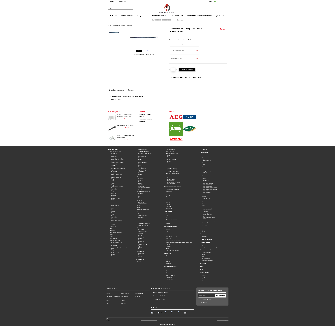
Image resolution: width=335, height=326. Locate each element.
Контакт (180, 20)
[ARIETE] (176, 139)
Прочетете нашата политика (149, 320)
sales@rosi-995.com (163, 292)
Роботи (140, 189)
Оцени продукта (150, 54)
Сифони (168, 244)
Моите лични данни (222, 320)
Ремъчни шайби (114, 182)
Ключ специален (206, 192)
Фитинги (168, 248)
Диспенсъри (113, 226)
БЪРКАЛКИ (141, 253)
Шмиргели (168, 206)
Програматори (114, 179)
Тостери (168, 273)
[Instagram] (226, 1)
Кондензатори (204, 234)
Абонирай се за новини (146, 119)
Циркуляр (204, 231)
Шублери (205, 164)
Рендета (168, 202)
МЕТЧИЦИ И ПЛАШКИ (209, 227)
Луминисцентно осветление (173, 182)
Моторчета (113, 244)
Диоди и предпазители (116, 242)
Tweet (148, 51)
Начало (109, 25)
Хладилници (140, 233)
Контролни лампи (170, 217)
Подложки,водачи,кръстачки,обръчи (120, 247)
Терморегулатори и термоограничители (147, 170)
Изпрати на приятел (139, 54)
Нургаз (168, 257)
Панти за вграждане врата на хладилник (124, 115)
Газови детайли (142, 156)
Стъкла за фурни (142, 168)
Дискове (204, 157)
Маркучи (113, 170)
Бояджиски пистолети (207, 154)
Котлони (168, 261)
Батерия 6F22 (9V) (171, 149)
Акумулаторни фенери (172, 177)
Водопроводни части (170, 226)
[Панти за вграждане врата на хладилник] (112, 118)
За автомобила (168, 211)
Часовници (140, 173)
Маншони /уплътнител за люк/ (118, 168)
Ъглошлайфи (169, 208)
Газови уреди (168, 253)
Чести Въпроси (125, 293)
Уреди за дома (169, 279)
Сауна (138, 207)
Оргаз (167, 259)
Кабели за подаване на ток (172, 215)
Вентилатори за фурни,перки (145, 153)
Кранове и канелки (170, 233)
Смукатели (168, 246)
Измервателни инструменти (208, 162)
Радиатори (139, 200)
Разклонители (169, 165)
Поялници (168, 200)
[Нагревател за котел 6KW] (112, 128)
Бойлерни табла (170, 151)
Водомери (168, 231)
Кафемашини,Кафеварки (116, 232)
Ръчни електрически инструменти (210, 220)
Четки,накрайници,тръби (144, 187)
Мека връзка (169, 234)
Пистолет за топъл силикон (172, 196)
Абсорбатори (113, 193)
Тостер (139, 221)
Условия (123, 303)
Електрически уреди (170, 266)
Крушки (113, 196)
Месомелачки (113, 238)
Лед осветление (170, 180)
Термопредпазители (143, 225)
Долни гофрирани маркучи (117, 159)
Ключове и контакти (171, 159)
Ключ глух (205, 181)
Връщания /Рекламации (113, 296)
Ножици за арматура (207, 194)
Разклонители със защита (173, 171)
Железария (203, 263)
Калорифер (112, 230)
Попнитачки (205, 201)
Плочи (139, 164)
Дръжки (140, 174)
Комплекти (204, 176)
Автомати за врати (206, 252)
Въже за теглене (170, 214)
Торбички (140, 184)
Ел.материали (140, 259)
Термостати (141, 246)
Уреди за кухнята (170, 275)
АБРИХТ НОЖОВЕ (207, 210)
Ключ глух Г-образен (208, 183)
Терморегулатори (115, 188)
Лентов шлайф (169, 193)
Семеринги (113, 185)
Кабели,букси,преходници (172, 173)
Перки (139, 196)
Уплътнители (114, 189)
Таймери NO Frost (142, 244)
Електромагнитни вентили (117, 162)
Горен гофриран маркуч (116, 158)
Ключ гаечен (206, 180)
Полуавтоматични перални (143, 191)
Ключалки (113, 165)
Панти (112, 176)
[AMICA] (189, 117)
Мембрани (168, 263)
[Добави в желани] (172, 67)
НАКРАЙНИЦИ (207, 198)
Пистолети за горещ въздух (172, 198)
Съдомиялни (140, 217)
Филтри (113, 190)
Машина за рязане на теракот (210, 217)
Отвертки (204, 196)
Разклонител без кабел (172, 170)
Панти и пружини (142, 162)
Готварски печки (206, 277)
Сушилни (139, 219)
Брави (203, 254)
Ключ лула (205, 190)
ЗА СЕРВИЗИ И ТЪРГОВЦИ (161, 20)
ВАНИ (139, 254)
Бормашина (169, 191)
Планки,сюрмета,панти (207, 260)
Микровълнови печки (115, 240)
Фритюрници (140, 227)
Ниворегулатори (115, 173)
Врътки (112, 207)
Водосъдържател (115, 205)
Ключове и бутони (115, 198)
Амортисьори (114, 153)
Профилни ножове (207, 216)
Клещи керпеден (206, 174)
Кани (111, 228)
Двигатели (113, 161)
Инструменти (204, 152)
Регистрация (124, 296)
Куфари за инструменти (171, 219)
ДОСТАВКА (220, 16)
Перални (204, 279)
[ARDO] (189, 129)
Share (139, 51)
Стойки (168, 204)
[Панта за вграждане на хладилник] (112, 138)
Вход (108, 303)
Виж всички (142, 121)
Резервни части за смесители (173, 240)
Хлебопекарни (140, 251)
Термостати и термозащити (143, 223)
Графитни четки (205, 242)
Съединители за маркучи (117, 186)
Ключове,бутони (115, 164)
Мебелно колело (206, 258)
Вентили (168, 255)
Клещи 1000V (206, 172)
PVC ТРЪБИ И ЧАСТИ (171, 236)
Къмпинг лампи (170, 179)
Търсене (123, 300)
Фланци (112, 219)
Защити (112, 208)
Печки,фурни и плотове (143, 151)
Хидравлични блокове (116, 220)
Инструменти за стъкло (207, 166)
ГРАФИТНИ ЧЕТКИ (159, 16)
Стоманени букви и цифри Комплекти (211, 222)
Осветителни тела (170, 175)
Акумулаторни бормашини (172, 189)
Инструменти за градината (172, 250)
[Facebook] (221, 1)
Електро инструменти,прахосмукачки (211, 247)
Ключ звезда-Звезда (207, 186)
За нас (108, 300)
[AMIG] (176, 129)
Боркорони (205, 211)
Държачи (140, 180)
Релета (139, 198)
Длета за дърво (206, 213)
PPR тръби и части (170, 238)
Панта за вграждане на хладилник (125, 136)
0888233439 (122, 1)
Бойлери (123, 25)
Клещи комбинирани (208, 171)
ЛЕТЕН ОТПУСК (127, 16)
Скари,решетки (142, 167)
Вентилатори (141, 237)
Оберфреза (168, 195)
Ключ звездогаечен (207, 184)
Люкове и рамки (115, 167)
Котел (111, 234)
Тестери (168, 223)
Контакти (169, 161)
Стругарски (204, 225)
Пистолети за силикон (207, 203)
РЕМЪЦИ (140, 256)
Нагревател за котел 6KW (126, 125)
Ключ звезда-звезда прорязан (210, 189)
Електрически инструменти (172, 186)
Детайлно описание (116, 90)
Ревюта (131, 90)
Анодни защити (114, 204)
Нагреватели (129, 25)
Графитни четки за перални (208, 245)
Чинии (112, 248)
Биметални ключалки (116, 155)
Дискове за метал (207, 160)
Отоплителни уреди (206, 239)
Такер (203, 229)
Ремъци (113, 183)
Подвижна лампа (171, 183)
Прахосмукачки (141, 176)
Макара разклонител (172, 167)
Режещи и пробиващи (207, 208)
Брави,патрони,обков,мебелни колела (211, 250)
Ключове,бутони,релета (172, 153)
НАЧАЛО (113, 16)
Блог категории (204, 272)
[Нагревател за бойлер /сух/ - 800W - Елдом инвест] (144, 47)
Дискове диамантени (208, 159)
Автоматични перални (115, 151)
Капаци (112, 210)
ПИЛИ (204, 219)
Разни (112, 180)
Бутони (140, 235)
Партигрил (169, 277)
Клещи (203, 169)
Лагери (111, 236)
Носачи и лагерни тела (116, 174)
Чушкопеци (204, 149)
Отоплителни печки (114, 252)
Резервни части (142, 16)
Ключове (113, 211)
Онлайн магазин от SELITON (167, 324)
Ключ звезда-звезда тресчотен (210, 187)
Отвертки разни (206, 199)
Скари (138, 211)
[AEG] (176, 117)
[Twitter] (223, 1)
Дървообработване (207, 214)
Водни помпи (114, 156)
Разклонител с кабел (172, 168)
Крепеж (202, 266)
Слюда (112, 250)
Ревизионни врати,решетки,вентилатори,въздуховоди (179, 242)
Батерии (139, 261)
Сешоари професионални (143, 209)
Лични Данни (139, 293)
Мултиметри (169, 221)
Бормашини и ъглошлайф (116, 222)
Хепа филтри (141, 186)
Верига (203, 256)
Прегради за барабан (116, 177)
